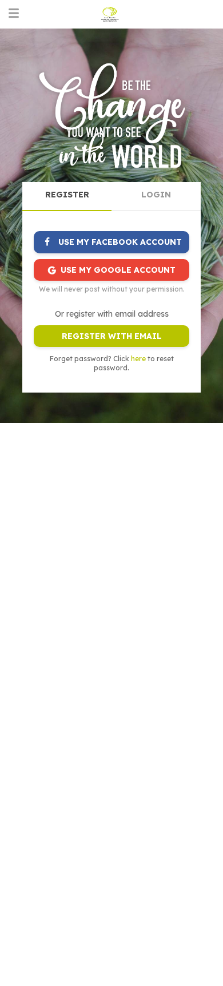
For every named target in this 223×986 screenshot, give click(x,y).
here (138, 358)
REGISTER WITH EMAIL (112, 336)
